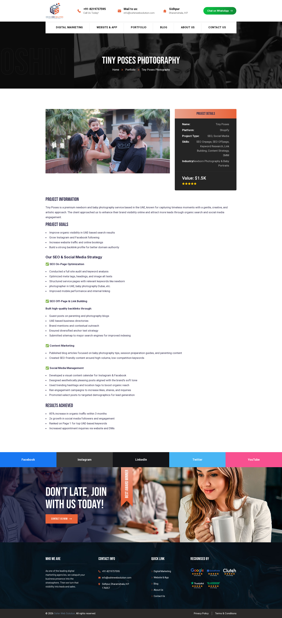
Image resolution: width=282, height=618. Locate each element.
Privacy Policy (201, 613)
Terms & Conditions (225, 613)
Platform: (188, 130)
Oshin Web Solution (64, 613)
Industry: (186, 161)
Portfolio (130, 69)
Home (115, 69)
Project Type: (190, 136)
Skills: (185, 141)
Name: (186, 124)
